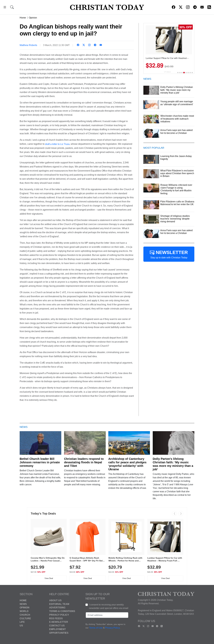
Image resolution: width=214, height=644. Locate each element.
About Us (55, 600)
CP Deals (167, 72)
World (24, 611)
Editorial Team (59, 604)
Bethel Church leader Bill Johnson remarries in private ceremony (40, 462)
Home (23, 17)
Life (22, 622)
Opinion (33, 17)
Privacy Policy (59, 615)
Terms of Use (96, 628)
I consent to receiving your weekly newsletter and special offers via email (108, 606)
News (23, 604)
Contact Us (57, 625)
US (21, 625)
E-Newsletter (58, 622)
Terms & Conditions (62, 611)
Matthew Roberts (28, 45)
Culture (25, 618)
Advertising (57, 607)
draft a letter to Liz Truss (57, 144)
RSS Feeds (56, 618)
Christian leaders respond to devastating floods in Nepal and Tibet (84, 462)
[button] (5, 7)
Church (25, 615)
